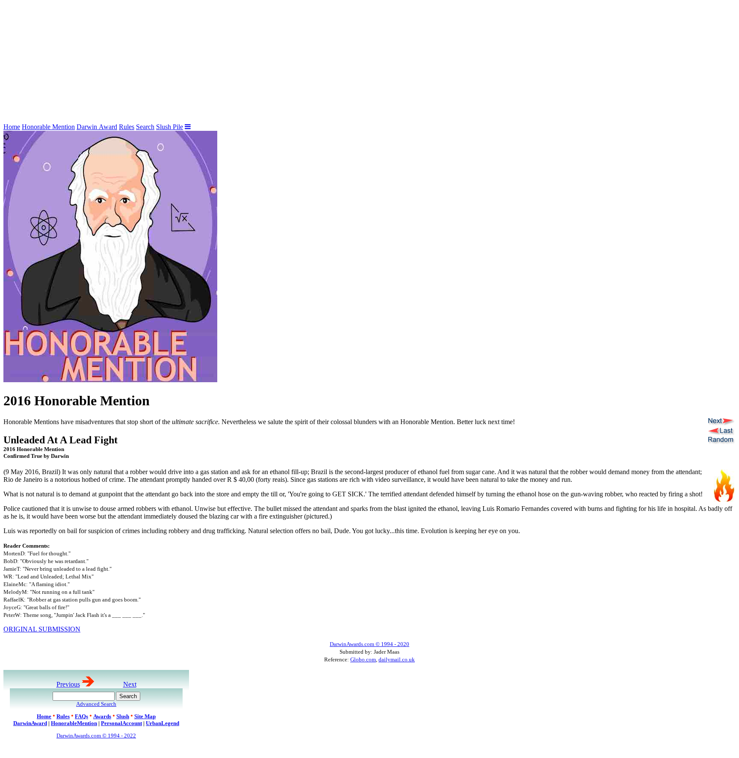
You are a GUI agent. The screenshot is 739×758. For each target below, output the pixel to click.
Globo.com (363, 659)
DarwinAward (30, 723)
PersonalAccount (121, 723)
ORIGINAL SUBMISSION (41, 629)
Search (145, 126)
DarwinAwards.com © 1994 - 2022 (96, 735)
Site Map (145, 716)
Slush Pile (169, 126)
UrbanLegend (162, 723)
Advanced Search (96, 704)
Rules (126, 126)
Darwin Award (97, 126)
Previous (68, 684)
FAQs (81, 716)
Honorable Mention (48, 126)
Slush (122, 716)
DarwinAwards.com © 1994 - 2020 (369, 644)
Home (11, 126)
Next (129, 684)
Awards (102, 716)
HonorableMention (74, 723)
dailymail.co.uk (396, 659)
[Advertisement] (260, 63)
